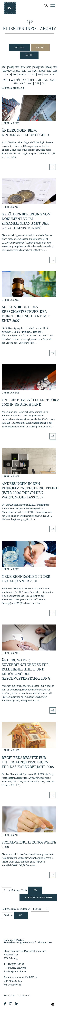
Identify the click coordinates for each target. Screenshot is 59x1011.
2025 (45, 74)
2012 (17, 70)
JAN (4, 79)
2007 (41, 67)
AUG (52, 79)
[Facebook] (5, 1003)
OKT (22, 83)
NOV (30, 83)
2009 (54, 67)
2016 (42, 70)
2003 (16, 67)
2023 (33, 74)
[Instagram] (11, 1003)
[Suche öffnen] (46, 5)
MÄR (18, 79)
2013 (24, 70)
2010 (5, 70)
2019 (8, 74)
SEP (16, 83)
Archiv (40, 47)
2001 (4, 67)
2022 (27, 74)
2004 (23, 67)
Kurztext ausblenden (38, 897)
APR (25, 79)
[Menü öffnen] (52, 5)
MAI (32, 79)
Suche (29, 55)
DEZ (37, 83)
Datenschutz (23, 995)
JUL (45, 79)
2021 (21, 74)
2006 (35, 67)
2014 (30, 70)
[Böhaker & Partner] (10, 8)
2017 (49, 70)
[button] (53, 1005)
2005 (29, 67)
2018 (55, 70)
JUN (38, 79)
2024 (39, 74)
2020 (14, 74)
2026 (52, 74)
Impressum (9, 995)
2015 (36, 70)
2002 (10, 67)
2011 (11, 70)
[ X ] (44, 83)
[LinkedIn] (17, 1003)
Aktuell (19, 47)
